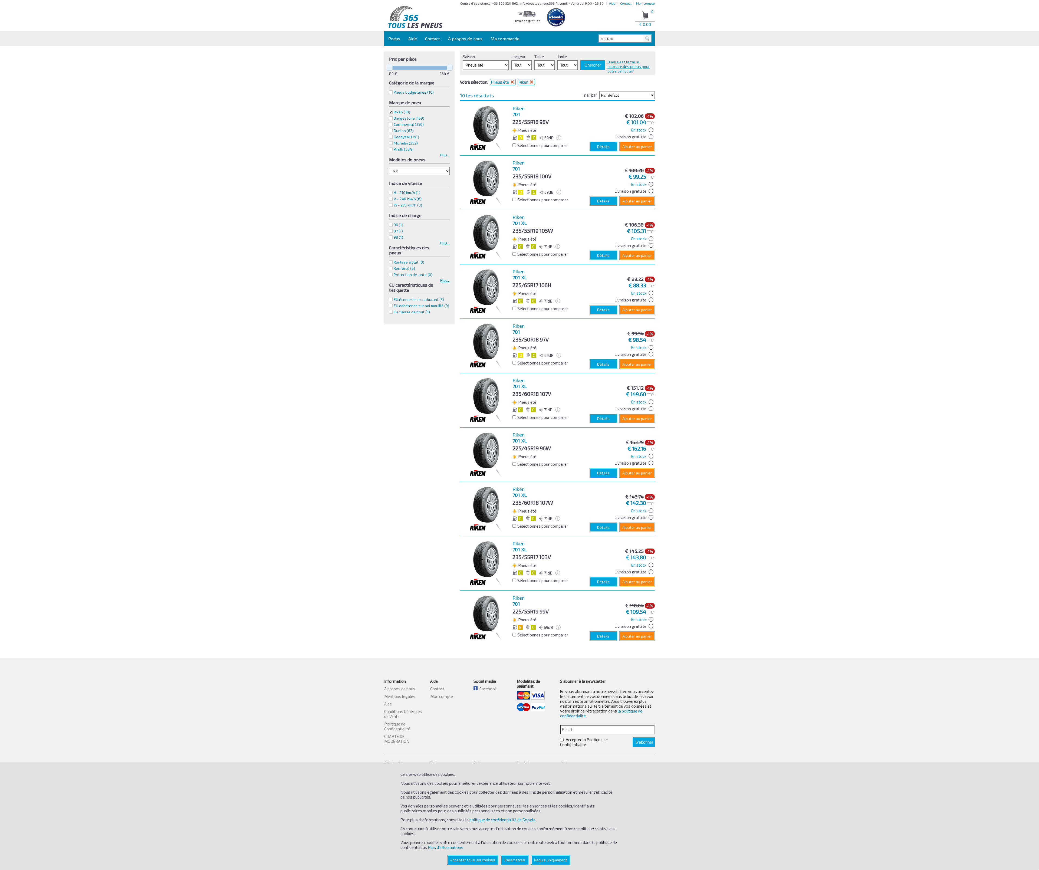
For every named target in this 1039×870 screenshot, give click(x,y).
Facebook (487, 688)
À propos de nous (465, 38)
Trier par (589, 95)
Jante (562, 56)
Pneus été (500, 82)
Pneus (394, 38)
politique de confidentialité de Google (502, 819)
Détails (603, 146)
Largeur (518, 56)
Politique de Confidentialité (397, 726)
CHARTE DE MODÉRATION (396, 739)
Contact (626, 3)
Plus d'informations (445, 847)
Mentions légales (399, 696)
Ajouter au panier (637, 146)
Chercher (592, 65)
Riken (402, 112)
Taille (539, 56)
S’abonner (644, 742)
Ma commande (505, 38)
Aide (612, 3)
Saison (469, 56)
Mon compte (645, 3)
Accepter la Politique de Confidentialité (584, 742)
